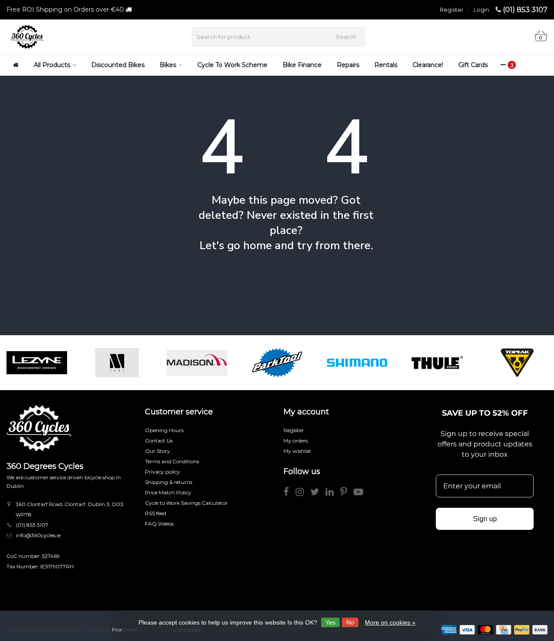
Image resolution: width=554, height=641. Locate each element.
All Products (52, 65)
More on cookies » (390, 622)
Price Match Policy (168, 492)
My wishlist (297, 451)
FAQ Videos (159, 523)
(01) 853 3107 (525, 10)
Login (481, 9)
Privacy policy (162, 471)
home (257, 245)
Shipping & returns (168, 482)
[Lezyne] (36, 362)
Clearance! (427, 65)
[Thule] (437, 362)
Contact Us (159, 440)
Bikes (168, 65)
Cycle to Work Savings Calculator (186, 503)
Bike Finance (302, 65)
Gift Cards (473, 65)
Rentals (385, 65)
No (350, 622)
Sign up (485, 518)
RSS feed (155, 513)
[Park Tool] (277, 362)
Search (346, 36)
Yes (330, 622)
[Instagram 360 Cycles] (303, 493)
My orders (295, 440)
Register (452, 9)
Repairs (348, 65)
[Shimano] (357, 362)
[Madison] (197, 362)
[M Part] (117, 362)
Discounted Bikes (118, 65)
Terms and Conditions (172, 461)
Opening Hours (164, 430)
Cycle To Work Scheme (232, 65)
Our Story (157, 451)
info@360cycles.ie (38, 535)
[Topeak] (517, 362)
